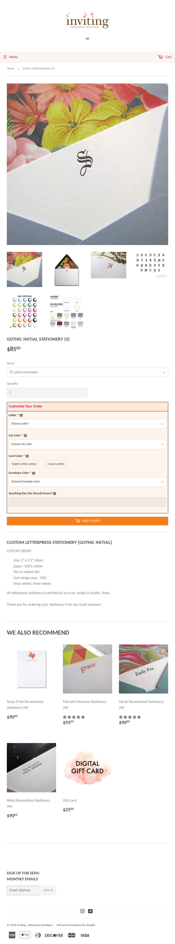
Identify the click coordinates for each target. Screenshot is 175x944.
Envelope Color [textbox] (30, 473)
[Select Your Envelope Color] (33, 473)
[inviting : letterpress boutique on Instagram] (82, 912)
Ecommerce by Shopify (81, 925)
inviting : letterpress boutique (34, 925)
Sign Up (48, 890)
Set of (10, 363)
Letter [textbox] (25, 415)
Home (10, 68)
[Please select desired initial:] (21, 415)
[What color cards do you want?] (27, 456)
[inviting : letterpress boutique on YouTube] (90, 912)
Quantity (12, 384)
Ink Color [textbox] (26, 435)
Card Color (29, 456)
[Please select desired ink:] (25, 435)
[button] (74, 717)
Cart (168, 57)
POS (59, 925)
